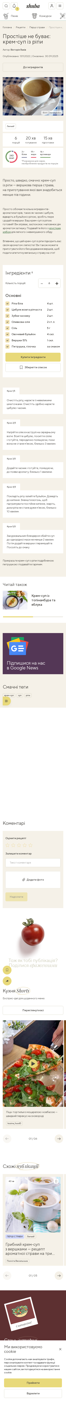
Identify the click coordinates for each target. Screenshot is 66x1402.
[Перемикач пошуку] (6, 5)
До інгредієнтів (33, 67)
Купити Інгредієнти (33, 357)
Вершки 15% (19, 340)
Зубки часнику (21, 315)
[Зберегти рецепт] (7, 970)
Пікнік (14, 16)
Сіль (14, 328)
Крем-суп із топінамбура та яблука (43, 600)
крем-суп (9, 695)
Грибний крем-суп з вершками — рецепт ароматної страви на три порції (28, 1249)
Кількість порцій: (15, 283)
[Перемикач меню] (60, 5)
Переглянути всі (33, 1010)
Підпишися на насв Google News (26, 665)
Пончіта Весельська (17, 1261)
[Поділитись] (7, 981)
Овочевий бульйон (24, 334)
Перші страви (37, 27)
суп (19, 695)
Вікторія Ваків (18, 49)
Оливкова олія (21, 322)
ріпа (28, 695)
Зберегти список (36, 367)
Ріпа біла (17, 303)
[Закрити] (60, 1349)
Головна (7, 27)
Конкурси (45, 16)
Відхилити (33, 1393)
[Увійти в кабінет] (51, 5)
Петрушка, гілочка (24, 346)
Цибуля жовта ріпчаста (27, 309)
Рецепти (21, 27)
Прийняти (33, 1382)
